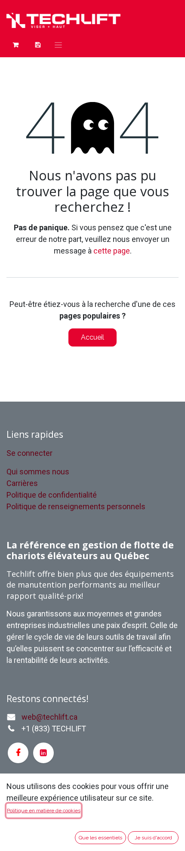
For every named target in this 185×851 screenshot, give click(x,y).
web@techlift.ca (49, 716)
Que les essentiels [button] (100, 838)
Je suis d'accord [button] (153, 838)
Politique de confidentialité (51, 494)
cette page (111, 250)
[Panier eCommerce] (15, 45)
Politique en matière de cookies (43, 811)
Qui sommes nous (37, 471)
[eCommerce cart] (37, 45)
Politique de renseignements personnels (75, 506)
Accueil (92, 337)
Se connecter (29, 453)
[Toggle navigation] (58, 45)
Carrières (22, 483)
